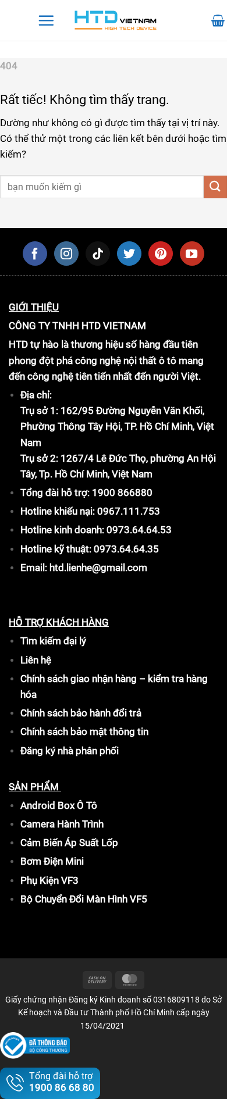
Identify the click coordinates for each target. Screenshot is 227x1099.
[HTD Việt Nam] (115, 20)
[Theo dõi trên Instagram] (66, 253)
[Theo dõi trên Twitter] (129, 253)
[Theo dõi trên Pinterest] (160, 253)
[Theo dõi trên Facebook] (35, 253)
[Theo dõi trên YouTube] (192, 253)
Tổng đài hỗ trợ (61, 1082)
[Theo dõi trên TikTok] (98, 253)
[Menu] (46, 20)
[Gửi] (215, 187)
